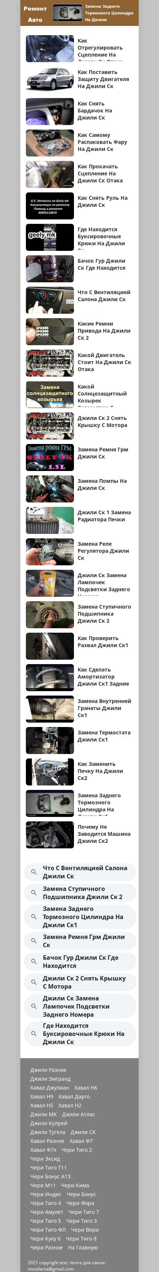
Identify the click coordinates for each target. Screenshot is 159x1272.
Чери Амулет (46, 1212)
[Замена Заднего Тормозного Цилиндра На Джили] (68, 13)
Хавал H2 (69, 1105)
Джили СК (83, 1132)
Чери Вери (85, 1230)
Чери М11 (43, 1185)
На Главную (83, 1247)
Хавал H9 (41, 1096)
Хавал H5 (41, 1105)
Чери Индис (45, 1194)
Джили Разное (48, 1070)
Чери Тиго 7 (83, 1212)
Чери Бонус (81, 1194)
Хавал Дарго (74, 1096)
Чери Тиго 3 (81, 1221)
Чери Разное (46, 1247)
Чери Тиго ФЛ (48, 1230)
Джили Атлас (78, 1114)
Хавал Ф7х (43, 1150)
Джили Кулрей (48, 1123)
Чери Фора (80, 1203)
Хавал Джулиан (49, 1088)
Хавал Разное (47, 1141)
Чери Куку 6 (45, 1239)
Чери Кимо (75, 1185)
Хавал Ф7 (81, 1141)
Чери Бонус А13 (50, 1176)
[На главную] (35, 13)
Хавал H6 (85, 1088)
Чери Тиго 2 (76, 1150)
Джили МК (43, 1114)
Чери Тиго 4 (45, 1203)
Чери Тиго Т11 (48, 1168)
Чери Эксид (45, 1159)
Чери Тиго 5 (45, 1221)
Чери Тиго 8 (81, 1239)
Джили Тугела (47, 1132)
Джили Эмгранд (50, 1079)
